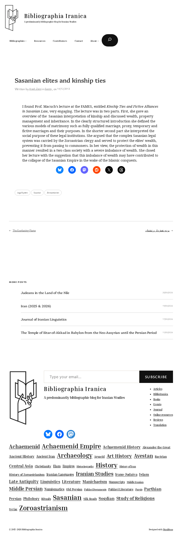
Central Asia (21, 465)
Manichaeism (94, 481)
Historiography (85, 466)
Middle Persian (25, 488)
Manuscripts (117, 482)
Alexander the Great (156, 447)
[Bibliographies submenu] (26, 41)
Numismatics (54, 489)
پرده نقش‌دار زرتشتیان (157, 230)
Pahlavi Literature (120, 489)
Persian (15, 498)
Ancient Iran (45, 456)
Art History (119, 456)
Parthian (152, 488)
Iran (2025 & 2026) (36, 306)
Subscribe (156, 376)
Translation (160, 424)
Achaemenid (24, 446)
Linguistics (50, 481)
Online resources (163, 414)
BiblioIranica (160, 394)
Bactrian (161, 456)
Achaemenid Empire (71, 446)
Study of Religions (135, 498)
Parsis (138, 489)
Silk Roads (90, 499)
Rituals (46, 499)
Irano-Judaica (126, 474)
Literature (71, 481)
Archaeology (74, 455)
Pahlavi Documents (95, 489)
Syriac (13, 509)
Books (156, 399)
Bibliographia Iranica (55, 16)
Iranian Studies (95, 473)
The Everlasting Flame (24, 230)
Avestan (143, 455)
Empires (69, 466)
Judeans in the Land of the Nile (45, 292)
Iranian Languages (60, 474)
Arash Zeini (35, 88)
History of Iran (127, 466)
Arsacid (99, 456)
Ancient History (21, 456)
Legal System (22, 192)
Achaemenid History (122, 447)
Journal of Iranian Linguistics (44, 319)
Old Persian (74, 489)
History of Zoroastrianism (27, 474)
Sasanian (37, 192)
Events (48, 88)
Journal (157, 409)
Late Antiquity (23, 481)
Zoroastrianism (53, 192)
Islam (144, 474)
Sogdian (106, 498)
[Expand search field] (110, 40)
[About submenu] (98, 41)
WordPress (168, 529)
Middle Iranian (135, 482)
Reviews (158, 419)
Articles (157, 388)
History (107, 465)
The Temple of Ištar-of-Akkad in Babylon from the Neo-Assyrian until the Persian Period (88, 332)
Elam (57, 466)
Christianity (43, 466)
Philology (31, 498)
